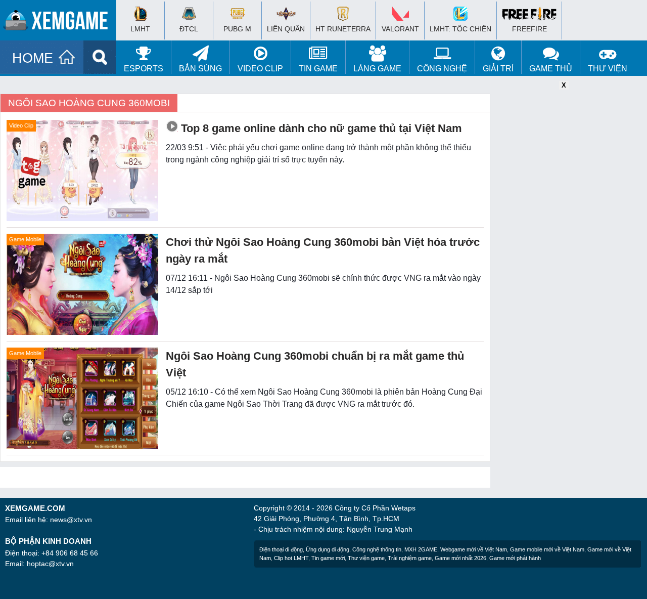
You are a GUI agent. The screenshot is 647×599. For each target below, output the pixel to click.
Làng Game (377, 68)
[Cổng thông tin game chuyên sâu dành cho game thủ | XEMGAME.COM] (61, 23)
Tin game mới (328, 558)
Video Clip (260, 68)
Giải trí (498, 68)
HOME (32, 58)
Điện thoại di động (281, 549)
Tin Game (318, 68)
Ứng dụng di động (327, 549)
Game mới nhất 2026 (460, 558)
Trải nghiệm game (410, 558)
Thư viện (607, 68)
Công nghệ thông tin (376, 549)
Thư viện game (366, 558)
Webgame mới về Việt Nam (473, 549)
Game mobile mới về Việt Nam (547, 549)
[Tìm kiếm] (99, 57)
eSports (143, 68)
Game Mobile (25, 239)
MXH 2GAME (420, 549)
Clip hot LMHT (291, 558)
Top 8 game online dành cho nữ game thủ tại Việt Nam (321, 128)
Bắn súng (200, 68)
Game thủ (550, 68)
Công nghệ (442, 68)
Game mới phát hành (515, 558)
